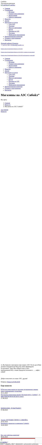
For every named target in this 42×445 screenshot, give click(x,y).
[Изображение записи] (6, 406)
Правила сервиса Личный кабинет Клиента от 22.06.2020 (12, 48)
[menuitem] (7, 8)
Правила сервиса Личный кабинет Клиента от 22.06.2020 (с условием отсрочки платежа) (18, 52)
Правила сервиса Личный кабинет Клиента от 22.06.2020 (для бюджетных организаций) (18, 55)
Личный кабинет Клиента (9, 43)
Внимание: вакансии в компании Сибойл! (15, 423)
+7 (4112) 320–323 (7, 45)
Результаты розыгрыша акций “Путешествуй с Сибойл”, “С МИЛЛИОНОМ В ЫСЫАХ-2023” (20, 395)
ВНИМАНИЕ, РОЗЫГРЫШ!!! (11, 408)
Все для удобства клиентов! (10, 435)
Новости (4, 111)
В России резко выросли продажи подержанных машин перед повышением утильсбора (19, 390)
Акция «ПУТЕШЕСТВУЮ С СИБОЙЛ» (14, 420)
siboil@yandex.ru (18, 45)
